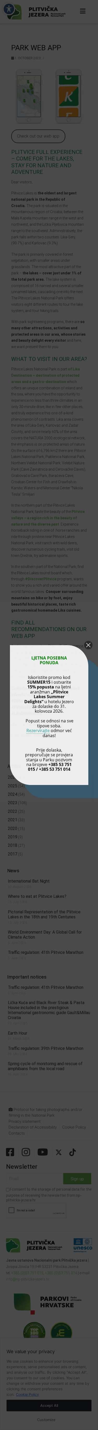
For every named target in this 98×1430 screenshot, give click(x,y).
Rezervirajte (38, 730)
